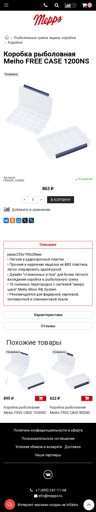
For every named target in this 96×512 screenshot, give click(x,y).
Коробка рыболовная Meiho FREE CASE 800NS (70, 410)
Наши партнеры (48, 455)
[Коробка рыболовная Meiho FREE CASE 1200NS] (48, 123)
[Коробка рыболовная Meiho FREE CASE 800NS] (71, 371)
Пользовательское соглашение (48, 438)
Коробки (15, 42)
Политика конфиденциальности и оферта (48, 430)
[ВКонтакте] (6, 220)
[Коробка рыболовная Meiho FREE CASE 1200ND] (25, 371)
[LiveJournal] (31, 220)
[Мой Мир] (18, 220)
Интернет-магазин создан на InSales (48, 505)
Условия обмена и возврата (38, 447)
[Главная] (6, 38)
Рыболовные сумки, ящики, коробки (45, 38)
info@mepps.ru (50, 496)
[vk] (48, 474)
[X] (25, 220)
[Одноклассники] (12, 220)
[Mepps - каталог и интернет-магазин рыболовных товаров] (48, 19)
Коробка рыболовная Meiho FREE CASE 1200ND (25, 410)
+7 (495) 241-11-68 (50, 490)
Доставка (73, 447)
